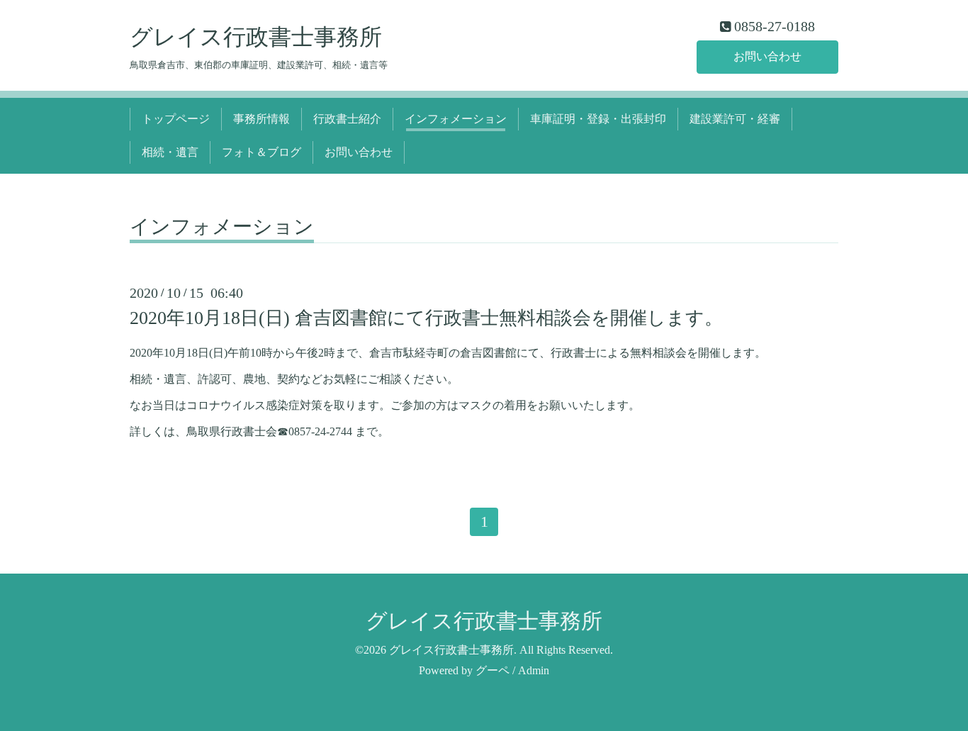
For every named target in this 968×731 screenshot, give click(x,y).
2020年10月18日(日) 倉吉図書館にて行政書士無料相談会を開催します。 (426, 318)
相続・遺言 (170, 152)
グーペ (492, 670)
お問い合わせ (767, 56)
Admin (533, 670)
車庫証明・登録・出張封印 (598, 119)
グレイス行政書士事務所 (256, 37)
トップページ (176, 119)
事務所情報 (261, 119)
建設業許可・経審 (735, 119)
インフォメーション (456, 119)
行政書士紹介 (347, 119)
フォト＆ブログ (261, 152)
